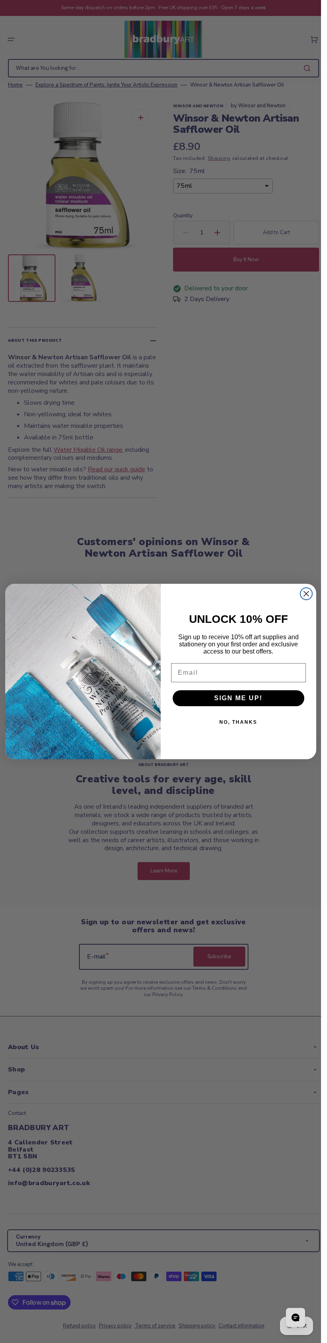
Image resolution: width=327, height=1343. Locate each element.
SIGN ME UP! (238, 698)
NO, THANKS (238, 722)
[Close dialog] (306, 594)
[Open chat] (295, 1317)
